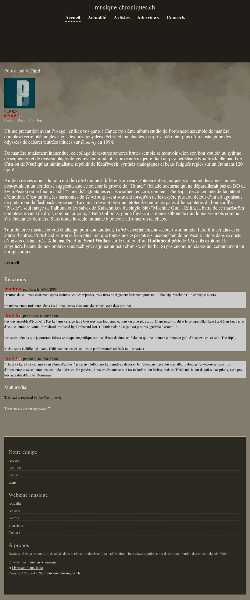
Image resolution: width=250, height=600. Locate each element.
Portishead (14, 70)
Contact (14, 474)
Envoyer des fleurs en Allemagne (32, 561)
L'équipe (15, 467)
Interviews (148, 17)
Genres (14, 517)
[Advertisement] (115, 46)
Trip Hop (35, 120)
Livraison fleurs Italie (27, 567)
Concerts (175, 17)
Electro (9, 120)
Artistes (122, 17)
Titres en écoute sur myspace (25, 408)
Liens (12, 482)
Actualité (97, 17)
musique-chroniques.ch (63, 572)
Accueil (72, 17)
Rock (21, 120)
